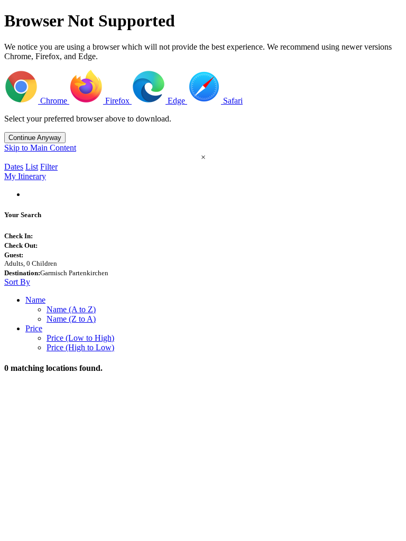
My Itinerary (25, 176)
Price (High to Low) (80, 347)
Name (35, 299)
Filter (49, 166)
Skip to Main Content (40, 147)
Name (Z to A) (71, 318)
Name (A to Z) (71, 309)
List (31, 166)
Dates (13, 166)
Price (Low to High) (80, 337)
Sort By (17, 281)
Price (33, 328)
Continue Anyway (34, 138)
